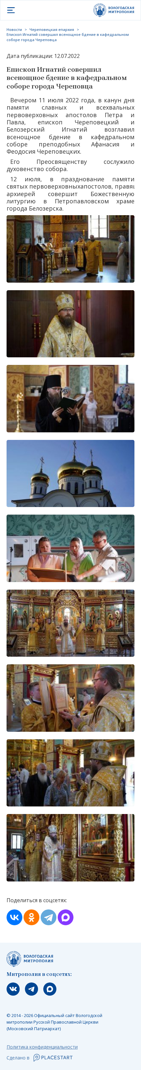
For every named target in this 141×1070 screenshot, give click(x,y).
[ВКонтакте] (14, 917)
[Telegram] (48, 917)
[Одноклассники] (31, 917)
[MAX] (65, 917)
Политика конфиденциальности (42, 1047)
